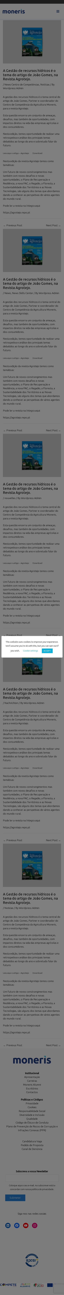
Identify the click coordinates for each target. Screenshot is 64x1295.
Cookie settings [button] (30, 650)
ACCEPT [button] (47, 651)
